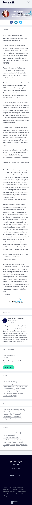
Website (5, 363)
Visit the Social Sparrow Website (12, 361)
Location (5, 357)
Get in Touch (8, 367)
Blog (16, 472)
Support (16, 465)
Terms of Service (16, 475)
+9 (21, 419)
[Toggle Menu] (28, 2)
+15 (15, 395)
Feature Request (16, 468)
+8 (4, 446)
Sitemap (16, 479)
